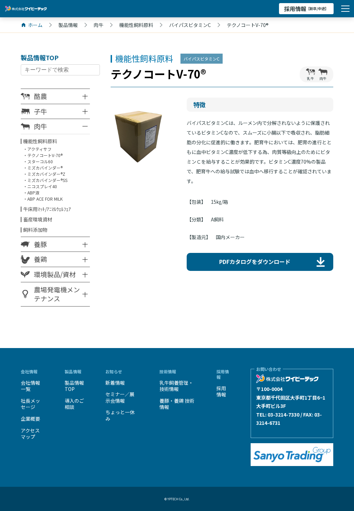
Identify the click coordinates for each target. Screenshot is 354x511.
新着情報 (115, 382)
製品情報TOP (74, 386)
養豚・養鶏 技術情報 (176, 404)
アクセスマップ (30, 433)
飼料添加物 (35, 229)
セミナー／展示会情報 (119, 397)
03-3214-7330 (283, 414)
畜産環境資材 (37, 219)
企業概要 (30, 418)
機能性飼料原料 (40, 141)
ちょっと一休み (119, 415)
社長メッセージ (30, 404)
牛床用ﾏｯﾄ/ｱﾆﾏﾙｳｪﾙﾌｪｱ (47, 209)
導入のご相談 (74, 404)
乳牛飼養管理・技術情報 (176, 386)
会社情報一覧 (30, 386)
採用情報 (306, 8)
